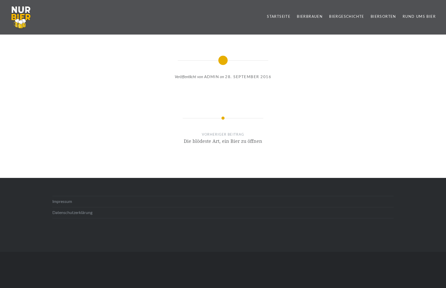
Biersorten (383, 17)
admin (211, 77)
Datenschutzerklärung (72, 213)
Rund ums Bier (419, 17)
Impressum (62, 202)
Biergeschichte (346, 17)
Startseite (278, 17)
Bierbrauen (310, 17)
